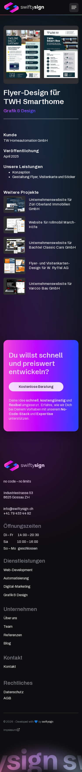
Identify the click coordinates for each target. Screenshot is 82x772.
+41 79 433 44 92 (17, 513)
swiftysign (47, 721)
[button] (74, 7)
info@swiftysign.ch (18, 509)
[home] (24, 7)
